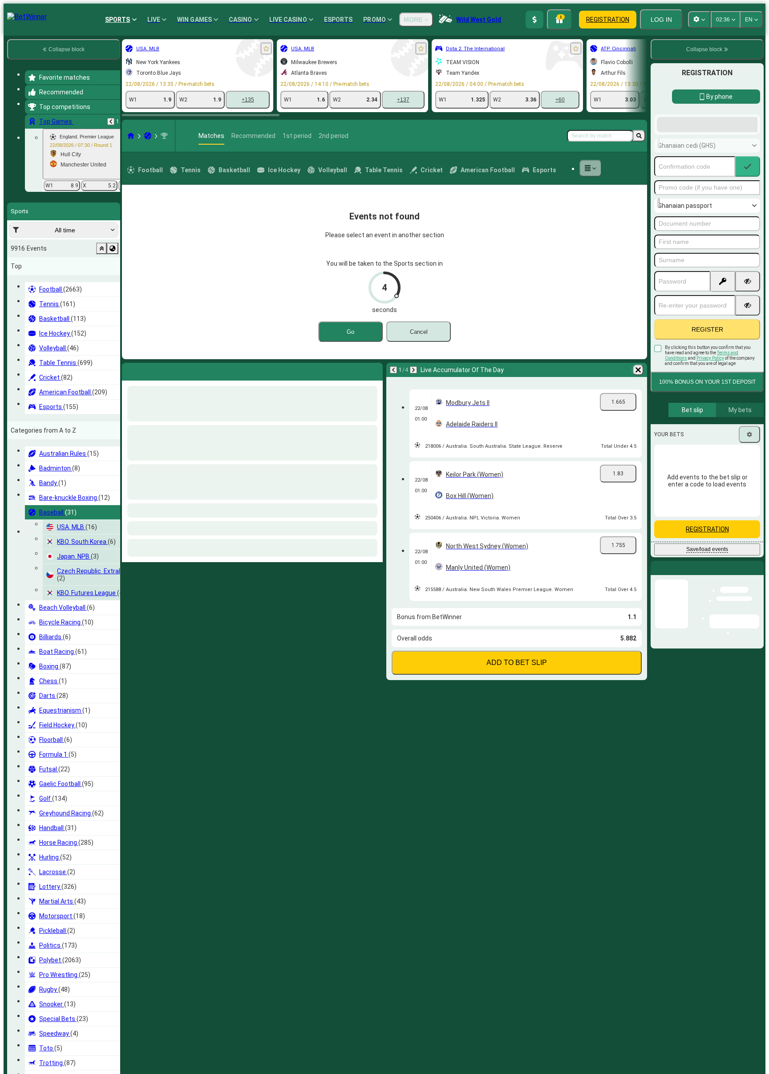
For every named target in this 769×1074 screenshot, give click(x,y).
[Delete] (373, 370)
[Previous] (110, 121)
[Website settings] (699, 19)
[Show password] (747, 352)
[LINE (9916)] (130, 136)
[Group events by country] (112, 248)
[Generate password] (722, 352)
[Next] (152, 369)
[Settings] (749, 505)
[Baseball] (147, 136)
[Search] (639, 136)
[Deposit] (534, 19)
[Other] (590, 168)
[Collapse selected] (101, 248)
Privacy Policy (710, 429)
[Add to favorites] (266, 48)
